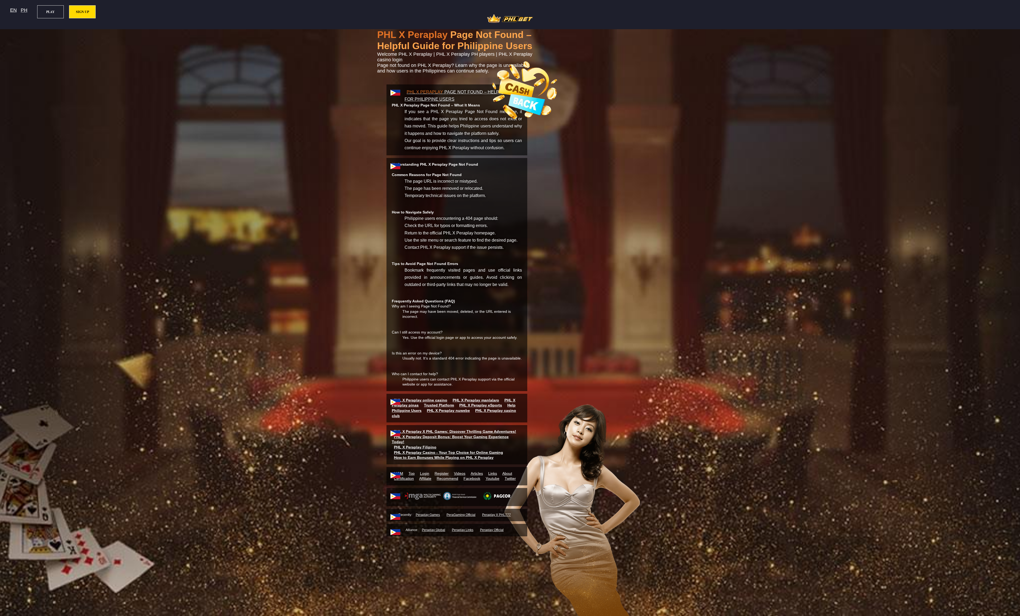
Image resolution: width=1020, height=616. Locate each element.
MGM (398, 473)
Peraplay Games (428, 515)
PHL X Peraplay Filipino (415, 447)
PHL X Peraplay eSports (480, 405)
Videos (459, 473)
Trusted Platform (439, 405)
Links (492, 473)
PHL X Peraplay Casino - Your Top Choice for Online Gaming (448, 452)
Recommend (447, 478)
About (507, 473)
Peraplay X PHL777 (496, 515)
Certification (404, 478)
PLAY (50, 12)
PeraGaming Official (461, 515)
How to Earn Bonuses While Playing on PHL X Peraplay (444, 457)
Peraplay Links (462, 530)
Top (412, 473)
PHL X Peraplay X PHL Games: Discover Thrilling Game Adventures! (455, 431)
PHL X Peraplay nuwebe (448, 410)
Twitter (510, 478)
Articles (477, 473)
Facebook (472, 478)
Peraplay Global (433, 530)
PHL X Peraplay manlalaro (476, 400)
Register (442, 473)
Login (424, 473)
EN (13, 10)
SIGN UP (82, 12)
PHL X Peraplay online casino (420, 400)
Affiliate (425, 478)
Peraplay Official (492, 530)
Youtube (492, 478)
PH (24, 10)
